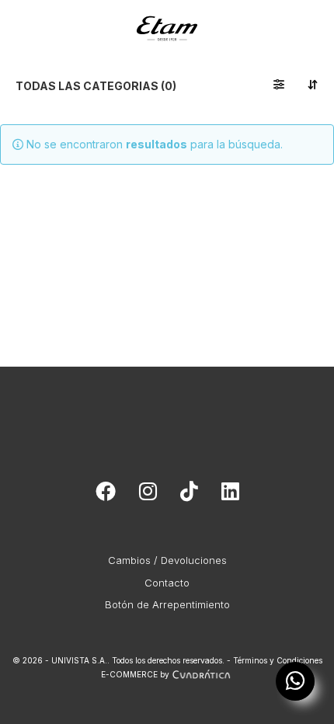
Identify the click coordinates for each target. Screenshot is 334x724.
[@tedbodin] (148, 495)
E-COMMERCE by (135, 674)
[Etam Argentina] (167, 19)
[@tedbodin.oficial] (189, 495)
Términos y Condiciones (277, 660)
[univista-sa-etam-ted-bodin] (230, 495)
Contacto (167, 582)
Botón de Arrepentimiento (167, 604)
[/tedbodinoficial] (106, 495)
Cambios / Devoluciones (167, 560)
